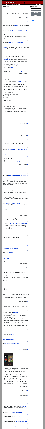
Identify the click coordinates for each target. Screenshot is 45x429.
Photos (4, 4)
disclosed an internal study (18, 81)
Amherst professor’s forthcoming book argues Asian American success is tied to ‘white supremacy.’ (18, 175)
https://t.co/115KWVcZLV (9, 14)
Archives (36, 10)
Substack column (16, 25)
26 (27, 395)
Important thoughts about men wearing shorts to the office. (15, 179)
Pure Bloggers (35, 15)
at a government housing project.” (16, 261)
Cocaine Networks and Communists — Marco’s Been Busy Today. (18, 71)
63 (27, 263)
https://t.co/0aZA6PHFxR (6, 333)
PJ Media (19, 4)
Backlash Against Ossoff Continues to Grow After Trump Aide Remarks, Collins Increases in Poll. (17, 149)
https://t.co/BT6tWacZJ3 (6, 66)
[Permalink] (26, 17)
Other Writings (12, 4)
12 (27, 73)
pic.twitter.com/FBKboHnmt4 (10, 290)
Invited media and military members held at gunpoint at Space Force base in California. (17, 42)
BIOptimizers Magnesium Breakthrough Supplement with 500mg (15, 171)
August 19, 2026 (12, 100)
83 (27, 164)
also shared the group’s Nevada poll (7, 59)
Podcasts (33, 19)
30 (27, 399)
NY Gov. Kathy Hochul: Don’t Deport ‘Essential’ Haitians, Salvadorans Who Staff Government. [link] (18, 426)
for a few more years (16, 64)
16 (27, 390)
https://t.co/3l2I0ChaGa (6, 99)
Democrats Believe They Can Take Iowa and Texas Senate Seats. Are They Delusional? (18, 30)
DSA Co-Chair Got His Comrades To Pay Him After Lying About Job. (15, 412)
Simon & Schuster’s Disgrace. (11, 252)
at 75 (16, 312)
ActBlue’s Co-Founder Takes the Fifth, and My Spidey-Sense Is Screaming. (11, 343)
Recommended (36, 12)
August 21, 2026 (10, 38)
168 (27, 118)
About (32, 18)
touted (11, 58)
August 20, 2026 (11, 145)
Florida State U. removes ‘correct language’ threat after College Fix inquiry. (13, 203)
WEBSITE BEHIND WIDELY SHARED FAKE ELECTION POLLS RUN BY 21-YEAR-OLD (11, 55)
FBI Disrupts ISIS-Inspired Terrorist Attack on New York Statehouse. (11, 248)
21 (27, 123)
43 (27, 135)
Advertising (15, 4)
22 (27, 349)
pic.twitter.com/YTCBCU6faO (6, 258)
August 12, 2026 (11, 67)
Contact (7, 4)
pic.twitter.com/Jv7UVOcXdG (17, 161)
